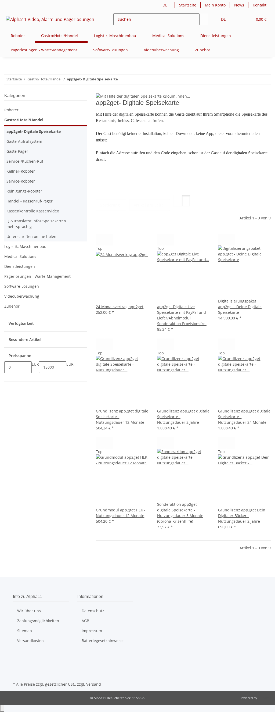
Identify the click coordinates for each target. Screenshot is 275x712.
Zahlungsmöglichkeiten (38, 620)
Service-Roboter (20, 181)
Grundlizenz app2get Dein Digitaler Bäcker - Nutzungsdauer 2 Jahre (241, 515)
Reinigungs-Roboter (24, 191)
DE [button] (165, 5)
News (239, 5)
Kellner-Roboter (20, 171)
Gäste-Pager (17, 151)
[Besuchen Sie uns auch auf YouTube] (17, 661)
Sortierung (110, 205)
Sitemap (24, 630)
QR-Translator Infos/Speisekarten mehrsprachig (36, 223)
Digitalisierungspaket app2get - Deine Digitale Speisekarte (240, 306)
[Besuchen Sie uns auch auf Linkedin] (17, 674)
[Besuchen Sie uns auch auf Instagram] (17, 668)
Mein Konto (215, 5)
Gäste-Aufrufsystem (24, 141)
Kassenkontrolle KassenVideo (32, 210)
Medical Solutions (20, 256)
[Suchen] (204, 19)
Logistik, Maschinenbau (25, 246)
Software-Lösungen (21, 286)
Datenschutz (93, 610)
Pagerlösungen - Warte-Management (37, 276)
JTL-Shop (264, 698)
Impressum (92, 630)
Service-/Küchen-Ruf (24, 161)
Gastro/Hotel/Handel (23, 119)
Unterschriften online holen (31, 236)
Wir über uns (29, 610)
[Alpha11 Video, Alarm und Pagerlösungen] (50, 19)
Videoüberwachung (21, 296)
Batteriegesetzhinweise (103, 640)
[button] (237, 19)
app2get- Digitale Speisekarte (33, 131)
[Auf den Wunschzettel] (108, 239)
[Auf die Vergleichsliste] (100, 239)
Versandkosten (30, 640)
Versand (93, 684)
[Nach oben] (2, 708)
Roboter (11, 109)
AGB (85, 620)
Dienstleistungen (19, 266)
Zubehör (12, 306)
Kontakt (259, 5)
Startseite (187, 5)
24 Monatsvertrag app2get (119, 306)
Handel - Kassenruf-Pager (29, 201)
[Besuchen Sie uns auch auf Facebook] (17, 655)
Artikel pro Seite (149, 205)
